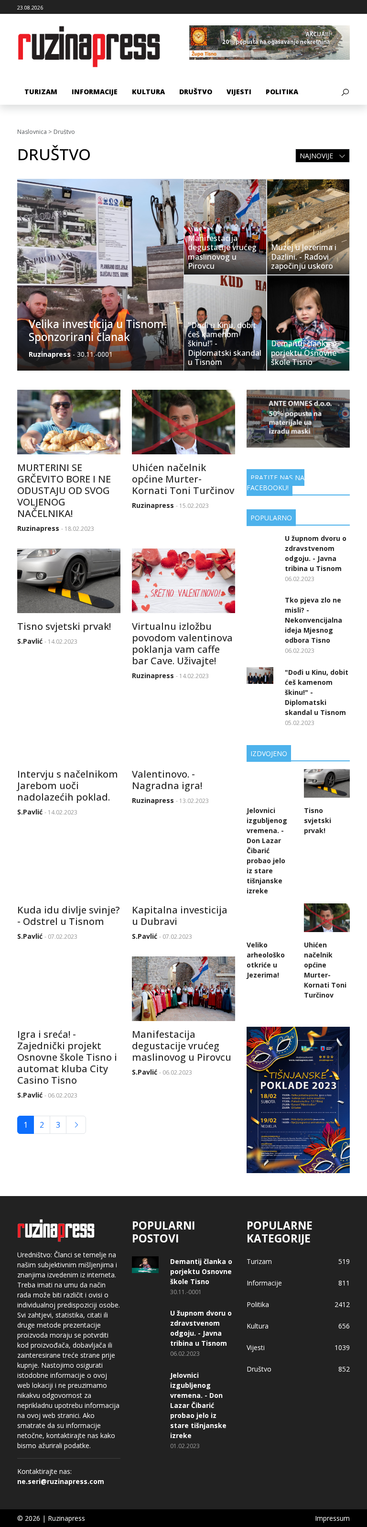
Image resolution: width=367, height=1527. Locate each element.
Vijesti (239, 91)
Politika (282, 91)
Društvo (195, 91)
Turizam (40, 91)
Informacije (95, 91)
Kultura (148, 91)
